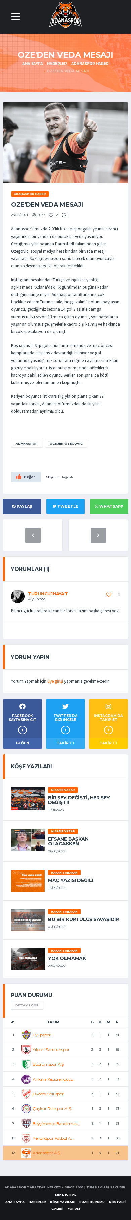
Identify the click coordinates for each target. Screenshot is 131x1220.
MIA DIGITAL (65, 1194)
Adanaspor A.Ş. (47, 1152)
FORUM (74, 1208)
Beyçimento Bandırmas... (56, 1123)
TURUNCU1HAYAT (48, 593)
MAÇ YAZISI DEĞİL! (70, 880)
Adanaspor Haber (90, 63)
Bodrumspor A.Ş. (48, 1064)
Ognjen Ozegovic (66, 443)
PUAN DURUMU (92, 1202)
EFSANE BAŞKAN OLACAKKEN (68, 841)
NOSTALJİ (117, 1202)
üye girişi (55, 681)
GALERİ (57, 1208)
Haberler (57, 63)
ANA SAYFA (15, 1202)
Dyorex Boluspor (48, 1093)
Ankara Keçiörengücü (53, 1079)
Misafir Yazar (63, 790)
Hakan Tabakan (64, 872)
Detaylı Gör (27, 1005)
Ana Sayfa (32, 63)
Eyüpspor (42, 1034)
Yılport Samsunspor (51, 1049)
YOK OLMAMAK (67, 958)
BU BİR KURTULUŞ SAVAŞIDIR (83, 919)
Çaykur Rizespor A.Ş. (52, 1108)
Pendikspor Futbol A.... (53, 1138)
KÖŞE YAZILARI (62, 1202)
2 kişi (49, 477)
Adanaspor (27, 443)
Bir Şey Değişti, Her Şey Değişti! (79, 800)
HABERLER (37, 1202)
